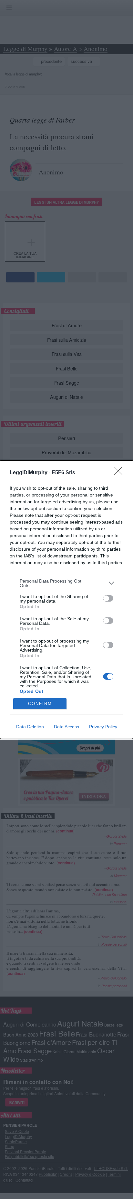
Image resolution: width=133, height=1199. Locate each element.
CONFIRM (40, 703)
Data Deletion (30, 726)
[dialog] (66, 599)
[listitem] (66, 583)
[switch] (108, 598)
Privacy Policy (103, 726)
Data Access (66, 726)
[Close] (120, 473)
